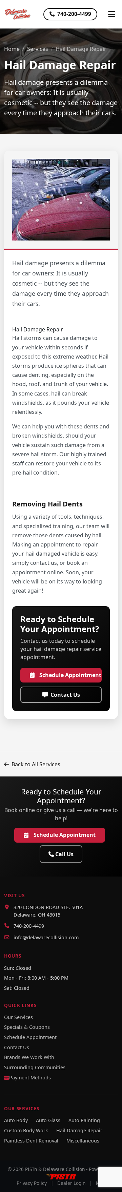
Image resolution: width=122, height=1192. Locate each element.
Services (37, 49)
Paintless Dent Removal (31, 1140)
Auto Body (16, 1120)
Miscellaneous (82, 1140)
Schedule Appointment (70, 675)
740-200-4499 (74, 14)
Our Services (18, 1017)
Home (12, 49)
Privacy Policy (32, 1183)
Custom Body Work (26, 1130)
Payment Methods (30, 1077)
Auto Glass (48, 1120)
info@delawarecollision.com (46, 937)
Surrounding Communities (34, 1067)
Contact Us (65, 694)
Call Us (64, 854)
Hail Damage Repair (79, 1130)
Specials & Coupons (27, 1027)
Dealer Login (71, 1183)
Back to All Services (36, 764)
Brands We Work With (29, 1057)
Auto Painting (84, 1120)
